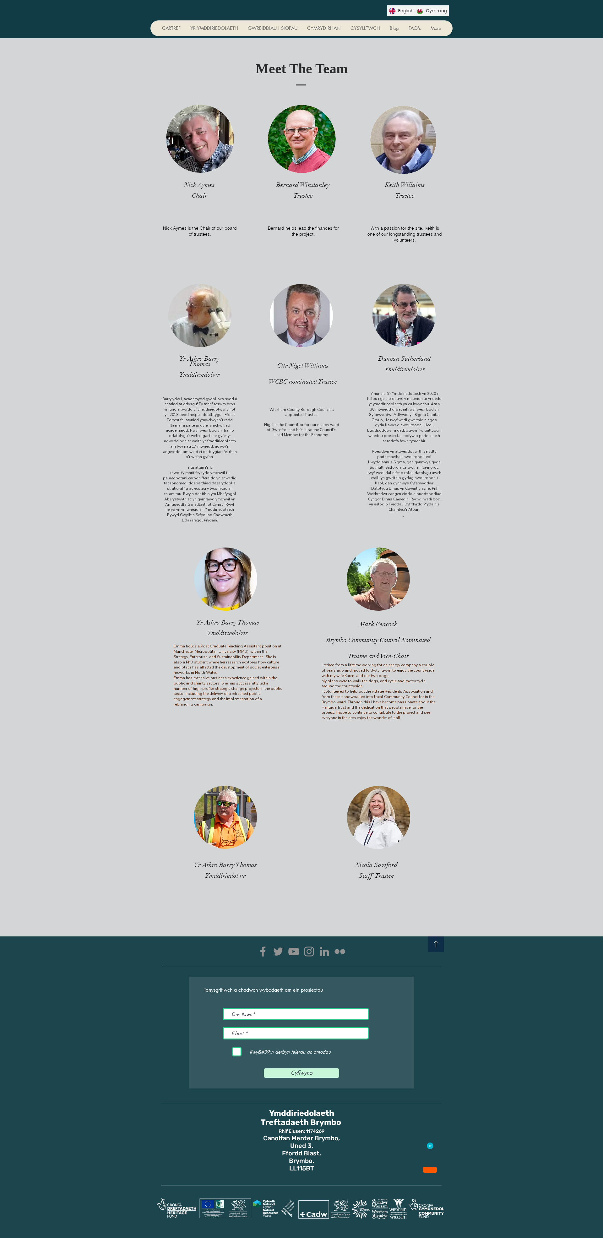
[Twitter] (278, 951)
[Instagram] (309, 951)
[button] (323, 28)
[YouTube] (293, 951)
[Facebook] (262, 951)
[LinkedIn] (324, 951)
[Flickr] (339, 951)
